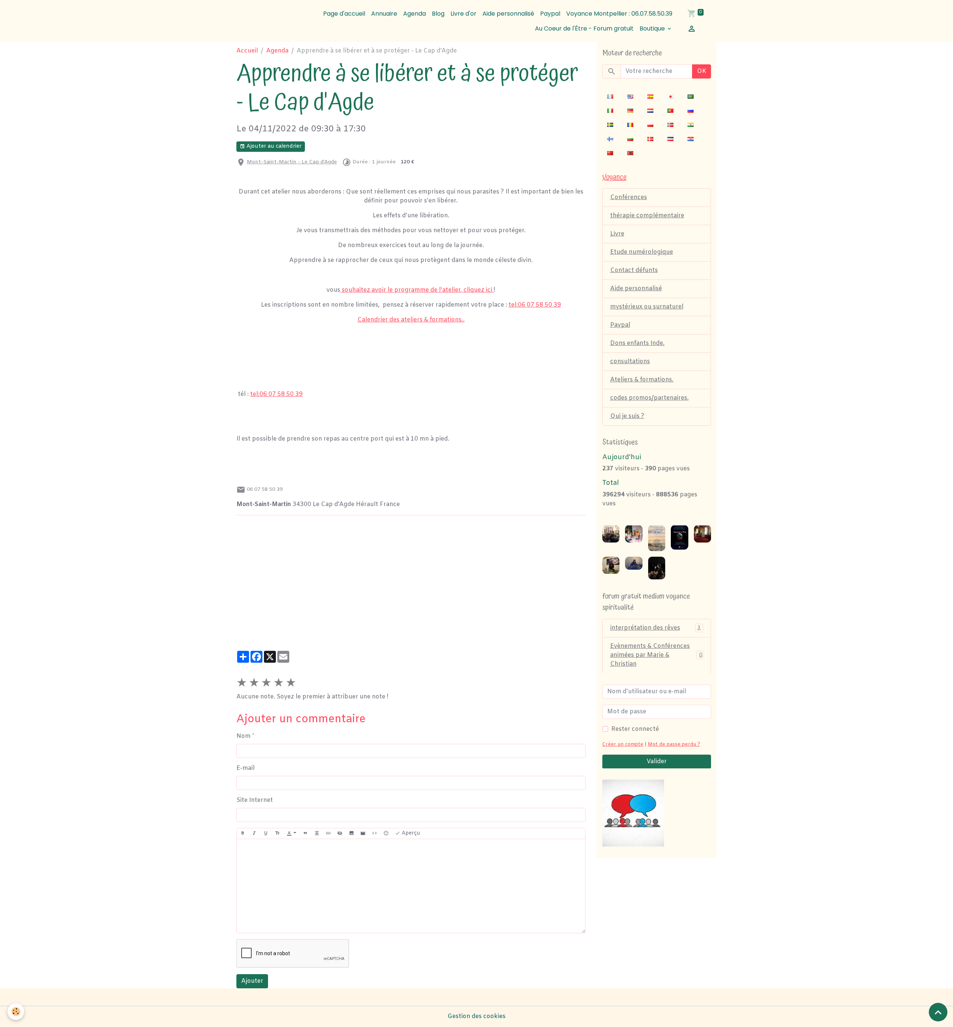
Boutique (653, 28)
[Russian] (690, 111)
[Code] (374, 833)
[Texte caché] (340, 833)
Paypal (550, 13)
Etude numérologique (641, 252)
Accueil (247, 51)
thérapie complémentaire (647, 216)
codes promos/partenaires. (649, 398)
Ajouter (252, 981)
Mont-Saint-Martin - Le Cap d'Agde (292, 162)
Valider (657, 761)
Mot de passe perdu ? (674, 744)
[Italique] (254, 833)
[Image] (351, 833)
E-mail (245, 768)
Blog (438, 13)
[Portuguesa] (670, 111)
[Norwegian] (670, 125)
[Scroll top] (938, 1012)
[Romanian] (630, 125)
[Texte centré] (317, 833)
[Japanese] (670, 97)
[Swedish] (610, 125)
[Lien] (328, 833)
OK (701, 71)
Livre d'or (463, 13)
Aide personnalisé (508, 13)
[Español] (650, 97)
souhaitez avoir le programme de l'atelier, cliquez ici (417, 290)
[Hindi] (690, 125)
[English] (630, 97)
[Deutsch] (630, 111)
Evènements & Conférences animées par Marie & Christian (656, 655)
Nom (243, 736)
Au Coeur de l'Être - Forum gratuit (584, 28)
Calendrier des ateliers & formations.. (411, 320)
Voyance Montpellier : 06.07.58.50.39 (619, 13)
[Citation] (305, 833)
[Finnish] (610, 139)
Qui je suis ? (627, 416)
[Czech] (670, 139)
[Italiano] (610, 111)
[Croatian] (690, 139)
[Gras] (243, 833)
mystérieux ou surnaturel (646, 307)
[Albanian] (630, 153)
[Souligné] (266, 833)
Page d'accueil (344, 13)
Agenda (414, 13)
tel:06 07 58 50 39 (535, 305)
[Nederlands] (650, 111)
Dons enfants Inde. (637, 343)
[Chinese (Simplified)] (610, 153)
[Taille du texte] (277, 833)
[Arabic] (690, 97)
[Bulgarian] (630, 139)
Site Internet (254, 800)
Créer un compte (622, 744)
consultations (630, 361)
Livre (617, 234)
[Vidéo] (363, 833)
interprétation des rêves (655, 627)
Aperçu (410, 833)
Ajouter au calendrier (273, 146)
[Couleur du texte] (291, 833)
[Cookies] (15, 1011)
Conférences (628, 197)
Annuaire (384, 13)
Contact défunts (634, 270)
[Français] (610, 97)
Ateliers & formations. (641, 380)
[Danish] (650, 139)
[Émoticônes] (386, 833)
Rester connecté (635, 729)
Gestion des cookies (476, 1016)
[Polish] (650, 125)
